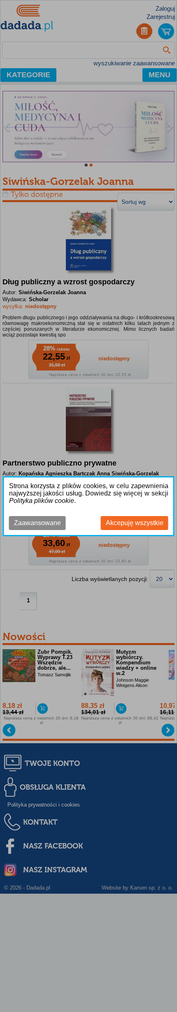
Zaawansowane (37, 522)
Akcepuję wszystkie (134, 522)
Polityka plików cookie (41, 500)
